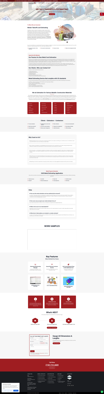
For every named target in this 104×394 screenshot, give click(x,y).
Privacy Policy (37, 353)
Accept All (16, 390)
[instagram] (73, 385)
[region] (11, 387)
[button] (102, 392)
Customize (5, 390)
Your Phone (32, 341)
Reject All (10, 390)
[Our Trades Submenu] (49, 3)
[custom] (71, 385)
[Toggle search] (69, 3)
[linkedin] (69, 385)
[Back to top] (102, 389)
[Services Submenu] (54, 3)
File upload (41, 341)
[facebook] (68, 385)
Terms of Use (42, 353)
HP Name (30, 335)
